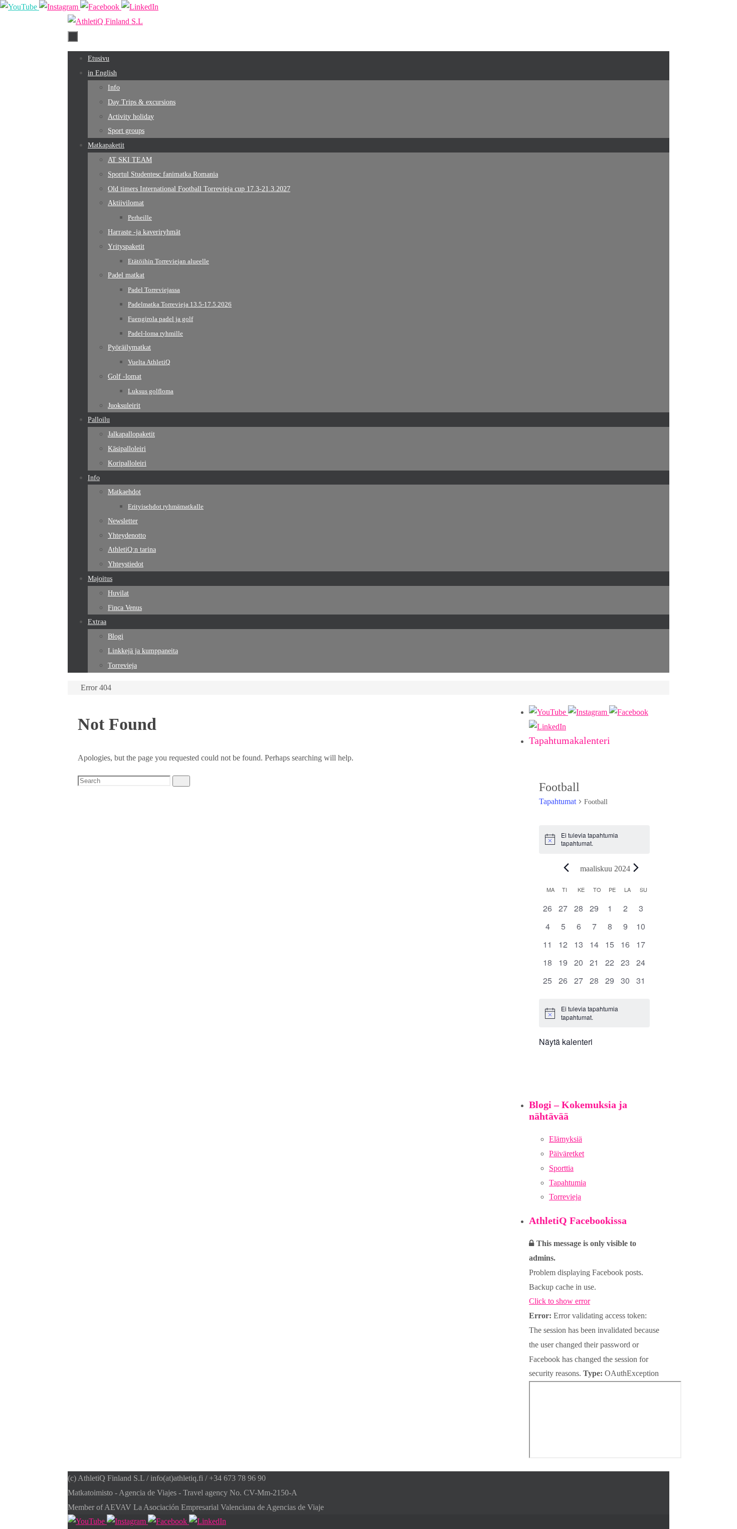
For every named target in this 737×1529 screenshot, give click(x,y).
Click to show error (559, 1301)
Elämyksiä (565, 1139)
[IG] (59, 7)
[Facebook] (100, 7)
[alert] (594, 839)
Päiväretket (566, 1153)
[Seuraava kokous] (636, 868)
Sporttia (561, 1168)
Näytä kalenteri (566, 1041)
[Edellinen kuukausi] (567, 868)
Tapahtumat (557, 801)
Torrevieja (565, 1196)
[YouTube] (19, 7)
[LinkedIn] (139, 7)
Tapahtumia (567, 1182)
